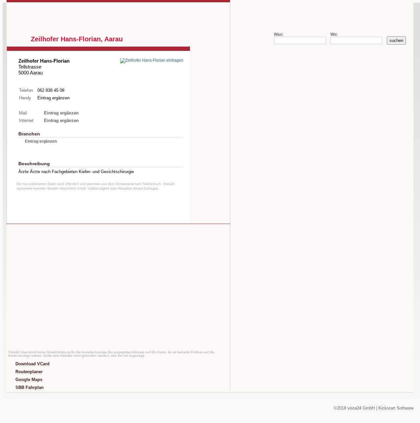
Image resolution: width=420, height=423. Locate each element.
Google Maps (28, 379)
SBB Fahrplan (29, 387)
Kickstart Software (395, 408)
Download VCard (32, 363)
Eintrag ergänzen (53, 97)
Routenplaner (29, 371)
